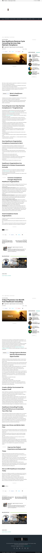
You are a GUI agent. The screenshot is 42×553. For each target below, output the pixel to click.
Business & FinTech (35, 58)
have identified (12, 111)
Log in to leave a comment (6, 275)
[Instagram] (35, 0)
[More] (23, 52)
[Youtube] (39, 0)
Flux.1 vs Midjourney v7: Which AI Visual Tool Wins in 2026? (35, 69)
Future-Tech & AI (34, 67)
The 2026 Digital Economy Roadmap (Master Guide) (23, 266)
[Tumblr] (25, 548)
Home (3, 37)
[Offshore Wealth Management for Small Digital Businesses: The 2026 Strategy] (30, 73)
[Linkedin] (20, 548)
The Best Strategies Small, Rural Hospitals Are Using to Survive (7, 241)
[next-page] (4, 269)
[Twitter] (36, 0)
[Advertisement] (28, 10)
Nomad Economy (34, 71)
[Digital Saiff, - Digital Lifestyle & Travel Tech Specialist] (3, 47)
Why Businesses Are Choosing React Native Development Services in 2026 (14, 266)
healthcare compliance (9, 115)
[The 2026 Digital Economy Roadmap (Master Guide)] (23, 263)
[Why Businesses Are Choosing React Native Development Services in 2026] (14, 263)
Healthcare (6, 229)
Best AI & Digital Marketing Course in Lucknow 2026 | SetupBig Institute (6, 266)
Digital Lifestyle (7, 37)
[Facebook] (34, 0)
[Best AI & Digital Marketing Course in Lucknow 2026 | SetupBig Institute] (6, 263)
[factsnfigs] (7, 10)
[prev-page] (2, 269)
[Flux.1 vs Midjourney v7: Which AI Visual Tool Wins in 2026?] (30, 68)
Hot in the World (12, 37)
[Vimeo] (38, 0)
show (7, 93)
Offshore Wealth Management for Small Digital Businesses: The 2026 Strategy (35, 73)
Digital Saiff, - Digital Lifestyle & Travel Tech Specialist (15, 247)
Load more (33, 76)
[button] (39, 19)
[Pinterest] (22, 548)
